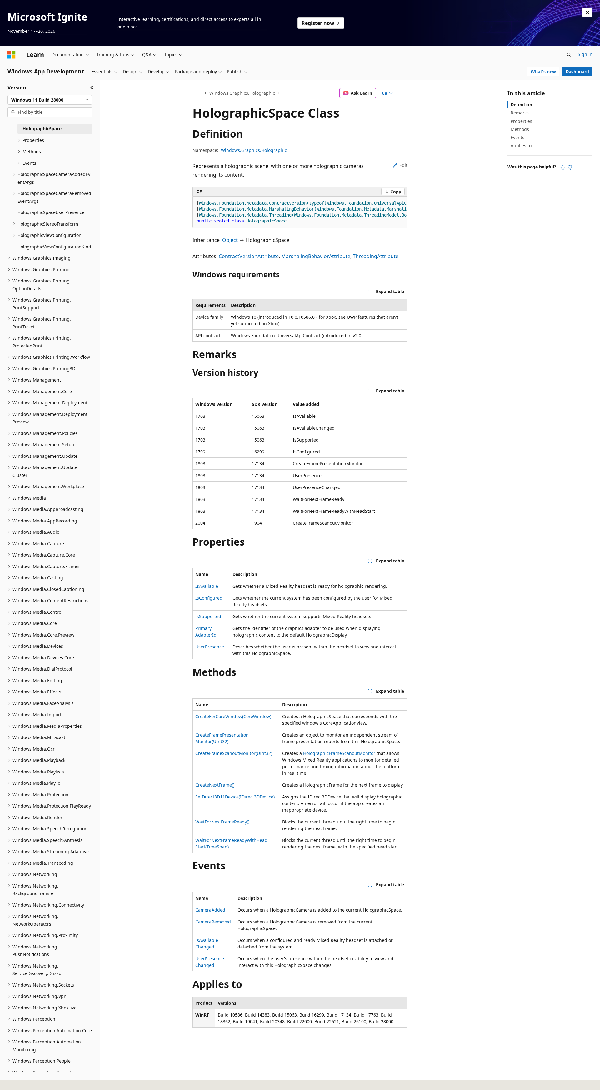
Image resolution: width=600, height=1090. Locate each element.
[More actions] (402, 93)
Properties (521, 121)
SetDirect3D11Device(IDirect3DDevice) (235, 797)
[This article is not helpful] (570, 167)
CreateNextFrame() (214, 785)
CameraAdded (210, 910)
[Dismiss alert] (587, 13)
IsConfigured (208, 598)
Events (517, 137)
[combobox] (50, 100)
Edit (403, 165)
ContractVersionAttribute (249, 256)
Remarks (520, 113)
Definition (521, 105)
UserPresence (209, 647)
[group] (300, 212)
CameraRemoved (213, 922)
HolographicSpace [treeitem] (42, 129)
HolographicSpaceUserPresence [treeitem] (51, 212)
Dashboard (577, 71)
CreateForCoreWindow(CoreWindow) (233, 716)
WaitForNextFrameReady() (222, 822)
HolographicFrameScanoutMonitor (339, 753)
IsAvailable (206, 586)
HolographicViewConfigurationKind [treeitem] (54, 247)
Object (230, 240)
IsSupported (208, 616)
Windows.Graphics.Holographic (242, 93)
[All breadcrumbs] (197, 93)
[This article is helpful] (562, 167)
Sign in (585, 54)
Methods (520, 129)
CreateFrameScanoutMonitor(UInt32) (233, 753)
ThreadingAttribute (375, 256)
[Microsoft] (12, 55)
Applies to (521, 145)
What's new (543, 71)
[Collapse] (91, 87)
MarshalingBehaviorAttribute (315, 256)
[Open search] (569, 54)
